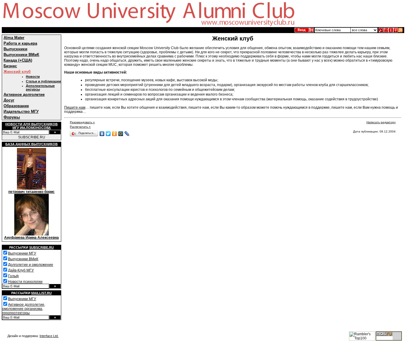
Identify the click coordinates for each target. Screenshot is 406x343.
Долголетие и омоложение (30, 265)
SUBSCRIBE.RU (31, 137)
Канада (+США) (18, 60)
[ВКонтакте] (102, 134)
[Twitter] (108, 134)
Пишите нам (74, 107)
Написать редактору (381, 122)
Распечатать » (80, 126)
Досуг (9, 100)
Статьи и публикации (43, 81)
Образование (16, 106)
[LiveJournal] (127, 134)
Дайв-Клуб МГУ (21, 270)
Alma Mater (14, 37)
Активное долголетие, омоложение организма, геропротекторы (23, 309)
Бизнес (10, 66)
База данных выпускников (31, 144)
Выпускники (15, 49)
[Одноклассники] (114, 134)
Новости (33, 76)
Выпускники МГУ (22, 253)
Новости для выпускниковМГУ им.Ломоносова (31, 126)
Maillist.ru (41, 293)
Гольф (13, 276)
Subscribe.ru (41, 247)
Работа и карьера (20, 43)
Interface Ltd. (49, 336)
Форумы (12, 117)
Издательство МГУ (21, 111)
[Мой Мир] (121, 134)
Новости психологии (25, 282)
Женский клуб (17, 71)
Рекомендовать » (82, 122)
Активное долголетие (24, 94)
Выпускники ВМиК (21, 54)
